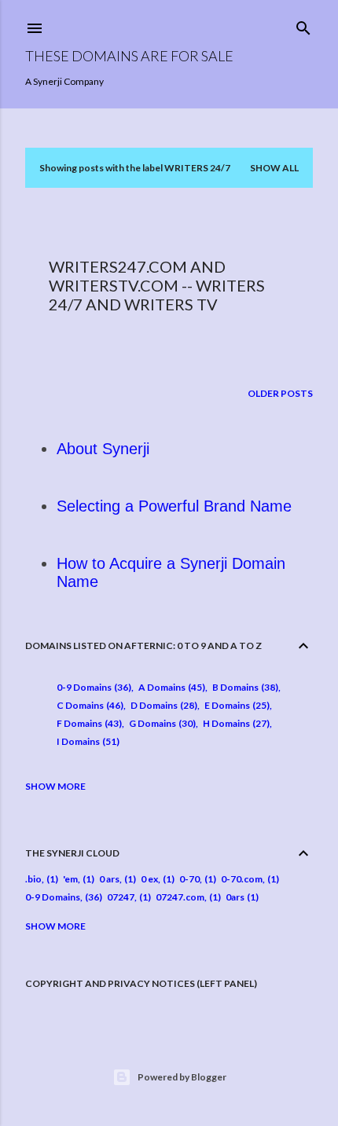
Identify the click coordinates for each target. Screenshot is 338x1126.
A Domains (170, 687)
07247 (120, 897)
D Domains (162, 705)
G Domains (161, 723)
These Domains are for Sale (129, 55)
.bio (33, 879)
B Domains (243, 687)
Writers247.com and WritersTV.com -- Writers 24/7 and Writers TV (157, 285)
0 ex (149, 879)
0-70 (189, 879)
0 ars (109, 879)
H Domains (234, 723)
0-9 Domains (92, 687)
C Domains (88, 705)
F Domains (88, 723)
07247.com (180, 897)
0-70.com (242, 879)
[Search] (303, 24)
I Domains (86, 741)
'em (70, 879)
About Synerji (103, 448)
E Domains (235, 705)
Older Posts (280, 393)
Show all (274, 168)
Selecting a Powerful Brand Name (174, 506)
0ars (235, 897)
